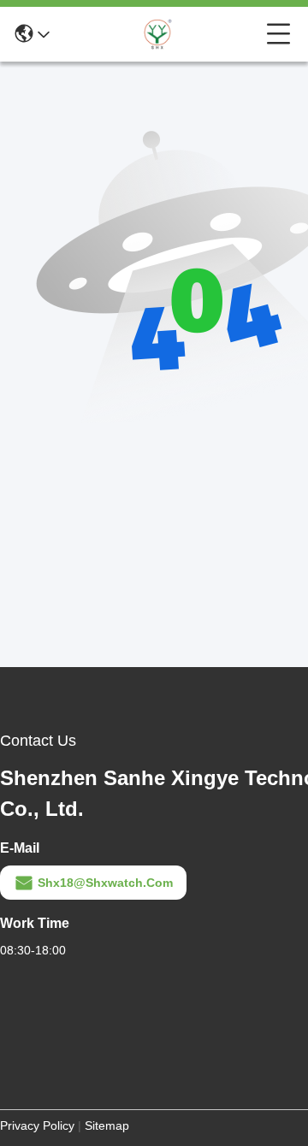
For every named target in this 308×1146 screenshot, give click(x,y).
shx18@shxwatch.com (105, 882)
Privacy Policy (37, 1125)
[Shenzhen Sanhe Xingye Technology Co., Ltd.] (158, 34)
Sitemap (107, 1125)
